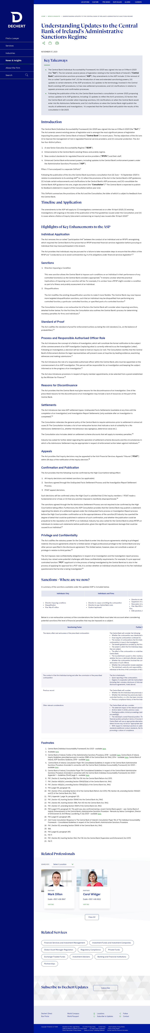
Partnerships (49, 964)
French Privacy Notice (113, 1028)
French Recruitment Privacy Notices (71, 1030)
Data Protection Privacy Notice (117, 1026)
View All (91, 917)
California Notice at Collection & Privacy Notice (74, 1028)
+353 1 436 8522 (94, 899)
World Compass (73, 1013)
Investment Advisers (81, 957)
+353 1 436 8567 (59, 899)
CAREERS (138, 2)
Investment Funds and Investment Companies (111, 943)
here (104, 749)
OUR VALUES (117, 2)
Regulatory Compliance (91, 950)
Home (43, 16)
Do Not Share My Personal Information (117, 1030)
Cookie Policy (102, 1026)
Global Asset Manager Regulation (58, 950)
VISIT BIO (51, 904)
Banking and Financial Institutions (112, 957)
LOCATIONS (85, 2)
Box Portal (45, 1016)
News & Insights (54, 16)
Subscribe (105, 988)
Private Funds (114, 950)
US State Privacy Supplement (97, 1028)
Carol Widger (91, 894)
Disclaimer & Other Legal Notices (71, 1026)
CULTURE (95, 2)
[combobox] (63, 864)
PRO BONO (106, 2)
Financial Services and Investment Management (64, 943)
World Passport (73, 1016)
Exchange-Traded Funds (54, 957)
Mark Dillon (55, 894)
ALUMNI (127, 2)
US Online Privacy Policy (89, 1026)
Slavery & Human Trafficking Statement (94, 1030)
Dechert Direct (46, 1013)
